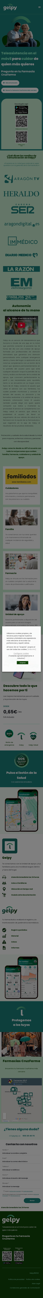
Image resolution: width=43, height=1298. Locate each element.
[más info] (32, 649)
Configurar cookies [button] (21, 653)
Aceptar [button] (23, 663)
